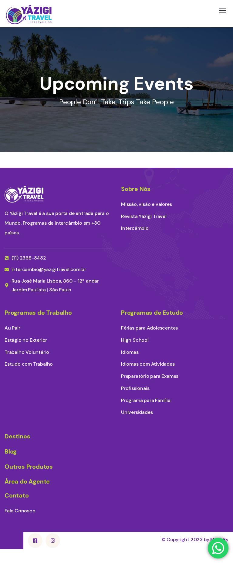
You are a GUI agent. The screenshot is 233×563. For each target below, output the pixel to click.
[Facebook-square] (35, 540)
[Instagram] (53, 540)
